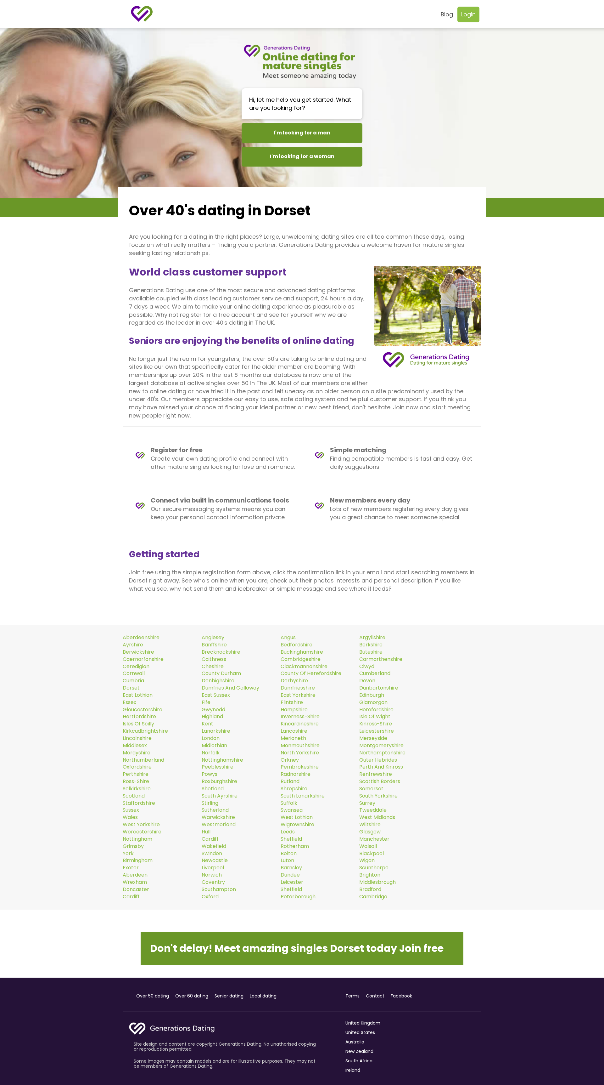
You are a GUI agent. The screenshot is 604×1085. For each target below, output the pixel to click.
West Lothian (297, 817)
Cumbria (133, 680)
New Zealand (359, 1051)
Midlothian (214, 745)
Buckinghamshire (302, 652)
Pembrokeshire (300, 767)
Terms (352, 996)
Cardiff (210, 839)
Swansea (292, 810)
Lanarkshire (216, 731)
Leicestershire (376, 731)
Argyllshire (372, 637)
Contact (375, 996)
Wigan (367, 860)
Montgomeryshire (381, 745)
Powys (209, 774)
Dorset (131, 688)
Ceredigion (136, 666)
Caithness (214, 659)
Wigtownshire (297, 824)
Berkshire (371, 644)
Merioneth (293, 738)
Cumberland (374, 673)
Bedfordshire (296, 644)
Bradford (370, 889)
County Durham (221, 673)
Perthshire (135, 774)
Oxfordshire (137, 767)
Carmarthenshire (380, 659)
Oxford (210, 896)
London (211, 738)
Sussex (131, 810)
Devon (367, 680)
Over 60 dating (191, 996)
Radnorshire (295, 774)
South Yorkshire (378, 795)
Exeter (131, 867)
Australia (354, 1042)
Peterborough (298, 896)
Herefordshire (376, 709)
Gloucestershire (142, 709)
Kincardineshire (300, 723)
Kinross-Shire (375, 723)
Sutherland (215, 810)
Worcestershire (142, 831)
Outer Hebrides (378, 760)
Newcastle (215, 860)
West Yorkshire (141, 824)
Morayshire (136, 752)
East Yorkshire (298, 695)
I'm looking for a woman (302, 156)
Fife (206, 702)
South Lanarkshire (303, 795)
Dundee (290, 875)
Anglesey (213, 637)
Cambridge (373, 896)
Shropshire (294, 788)
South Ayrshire (220, 795)
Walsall (368, 846)
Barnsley (291, 867)
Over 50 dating (152, 996)
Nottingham (137, 839)
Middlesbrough (377, 882)
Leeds (288, 831)
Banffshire (214, 644)
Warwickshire (218, 817)
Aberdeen (135, 875)
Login (468, 14)
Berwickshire (138, 652)
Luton (287, 860)
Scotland (134, 795)
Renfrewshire (375, 774)
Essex (129, 702)
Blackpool (371, 853)
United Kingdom (362, 1023)
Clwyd (366, 666)
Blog (447, 14)
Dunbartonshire (378, 688)
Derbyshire (294, 680)
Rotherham (295, 846)
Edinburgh (371, 695)
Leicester (292, 882)
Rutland (290, 781)
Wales (130, 817)
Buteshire (371, 652)
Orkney (290, 760)
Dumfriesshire (298, 688)
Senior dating (229, 996)
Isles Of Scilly (138, 723)
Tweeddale (373, 810)
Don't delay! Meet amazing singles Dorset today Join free (297, 948)
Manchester (374, 839)
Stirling (210, 803)
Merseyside (373, 738)
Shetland (213, 788)
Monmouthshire (300, 745)
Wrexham (135, 882)
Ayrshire (133, 644)
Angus (288, 637)
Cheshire (213, 666)
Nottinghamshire (222, 760)
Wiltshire (370, 824)
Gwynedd (213, 709)
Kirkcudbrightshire (145, 731)
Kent (207, 723)
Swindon (212, 853)
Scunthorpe (374, 867)
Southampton (219, 889)
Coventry (213, 882)
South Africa (358, 1061)
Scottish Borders (379, 781)
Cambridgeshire (301, 659)
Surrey (367, 803)
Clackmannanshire (304, 666)
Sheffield (291, 839)
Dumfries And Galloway (230, 688)
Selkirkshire (137, 788)
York (128, 853)
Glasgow (370, 831)
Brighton (369, 875)
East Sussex (216, 695)
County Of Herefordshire (311, 673)
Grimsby (133, 846)
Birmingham (138, 860)
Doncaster (136, 889)
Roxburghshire (219, 781)
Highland (212, 716)
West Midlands (377, 817)
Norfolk (211, 752)
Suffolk (289, 803)
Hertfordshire (139, 716)
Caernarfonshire (143, 659)
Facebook (401, 996)
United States (360, 1032)
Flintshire (292, 702)
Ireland (352, 1070)
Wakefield (214, 846)
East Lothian (138, 695)
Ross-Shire (136, 781)
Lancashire (294, 731)
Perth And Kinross (381, 767)
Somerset (371, 788)
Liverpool (213, 867)
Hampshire (294, 709)
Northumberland (143, 760)
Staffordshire (139, 803)
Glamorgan (373, 702)
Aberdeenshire (141, 637)
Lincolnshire (137, 738)
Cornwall (134, 673)
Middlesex (135, 745)
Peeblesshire (217, 767)
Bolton (289, 853)
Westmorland (219, 824)
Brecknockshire (221, 652)
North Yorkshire (300, 752)
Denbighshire (218, 680)
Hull (206, 831)
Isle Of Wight (374, 716)
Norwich (212, 875)
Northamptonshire (382, 752)
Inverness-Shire (300, 716)
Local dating (263, 996)
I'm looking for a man (302, 132)
